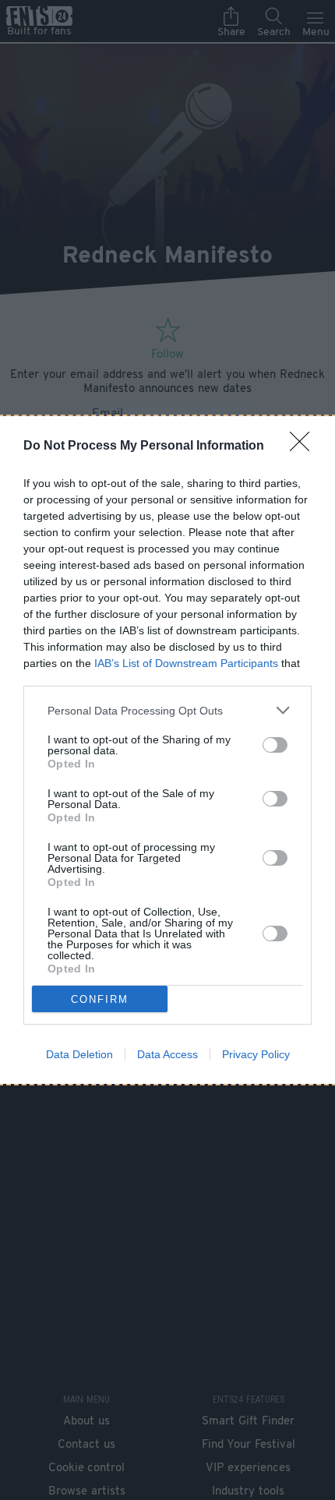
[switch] (275, 745)
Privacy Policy (256, 1054)
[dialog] (167, 750)
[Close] (304, 446)
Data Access (167, 1054)
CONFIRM (100, 999)
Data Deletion (79, 1054)
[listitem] (167, 710)
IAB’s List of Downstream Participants (186, 663)
